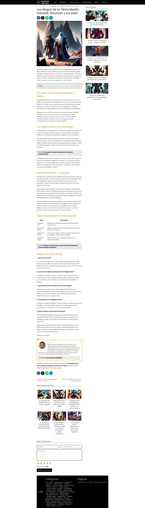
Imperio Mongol (68, 488)
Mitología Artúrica (51, 491)
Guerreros (104, 2)
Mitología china (54, 493)
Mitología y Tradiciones (64, 504)
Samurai (59, 506)
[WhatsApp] (47, 18)
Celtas (51, 482)
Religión (53, 506)
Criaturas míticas (75, 2)
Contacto (91, 482)
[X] (42, 18)
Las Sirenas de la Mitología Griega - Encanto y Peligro (48, 380)
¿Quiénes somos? (82, 482)
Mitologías (62, 2)
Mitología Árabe (68, 490)
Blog (46, 482)
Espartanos (68, 482)
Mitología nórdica (60, 499)
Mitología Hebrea (51, 496)
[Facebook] (38, 18)
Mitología (59, 490)
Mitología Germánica (52, 495)
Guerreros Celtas (58, 484)
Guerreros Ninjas (69, 485)
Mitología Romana (56, 501)
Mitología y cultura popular (65, 503)
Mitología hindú (61, 496)
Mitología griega (64, 495)
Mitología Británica (63, 491)
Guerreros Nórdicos (52, 487)
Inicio (55, 2)
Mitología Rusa (67, 501)
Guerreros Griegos (58, 485)
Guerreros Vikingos (52, 488)
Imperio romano (87, 2)
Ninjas (48, 506)
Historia (96, 2)
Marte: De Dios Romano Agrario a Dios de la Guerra (71, 380)
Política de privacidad (101, 482)
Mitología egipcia (64, 493)
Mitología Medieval (57, 498)
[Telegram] (51, 18)
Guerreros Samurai (64, 487)
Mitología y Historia (52, 504)
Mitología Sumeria (51, 503)
